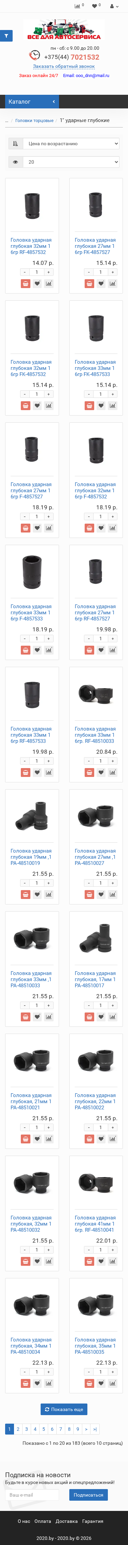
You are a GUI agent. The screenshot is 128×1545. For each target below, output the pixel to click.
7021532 (71, 57)
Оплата (42, 1521)
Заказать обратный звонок (64, 66)
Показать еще (67, 1409)
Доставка (67, 1521)
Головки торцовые (34, 120)
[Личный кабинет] (113, 6)
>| (95, 1429)
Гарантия (92, 1521)
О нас (24, 1521)
